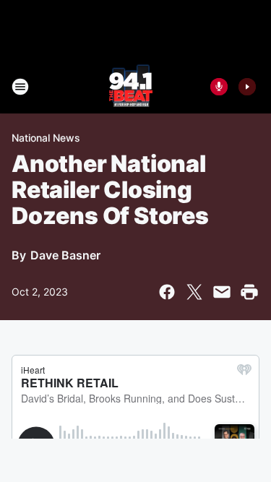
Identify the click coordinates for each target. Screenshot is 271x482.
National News (46, 138)
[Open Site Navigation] (20, 86)
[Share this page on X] (194, 292)
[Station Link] (130, 87)
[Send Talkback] (219, 86)
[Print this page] (249, 292)
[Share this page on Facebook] (167, 292)
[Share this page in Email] (222, 292)
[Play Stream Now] (247, 86)
